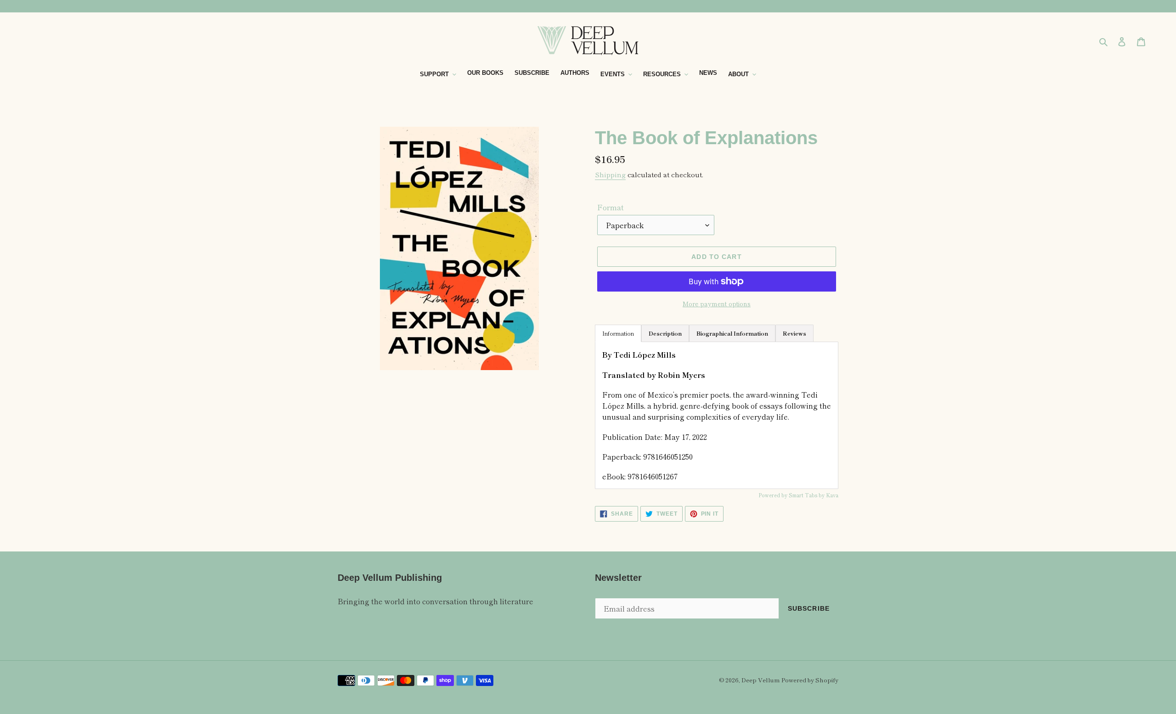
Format (610, 207)
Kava (832, 495)
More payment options (717, 303)
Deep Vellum (760, 679)
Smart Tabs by (807, 495)
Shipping (610, 174)
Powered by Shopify (809, 679)
